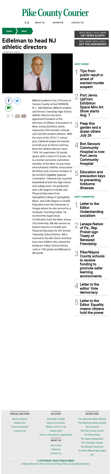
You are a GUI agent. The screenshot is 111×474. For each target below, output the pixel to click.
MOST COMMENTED (84, 196)
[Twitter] (17, 100)
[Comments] (8, 107)
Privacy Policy (61, 463)
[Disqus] (37, 295)
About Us (40, 22)
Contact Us (77, 22)
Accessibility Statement (79, 463)
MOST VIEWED (81, 64)
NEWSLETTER (85, 3)
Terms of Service (46, 463)
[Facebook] (8, 100)
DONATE (102, 3)
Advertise (58, 22)
